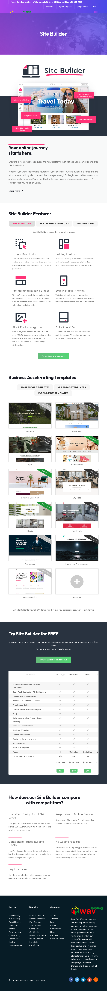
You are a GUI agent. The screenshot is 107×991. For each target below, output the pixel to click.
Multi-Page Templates (72, 387)
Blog (52, 922)
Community (55, 928)
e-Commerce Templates (53, 393)
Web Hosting (14, 915)
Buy (60, 770)
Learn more (14, 190)
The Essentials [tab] (22, 223)
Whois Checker (36, 938)
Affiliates (54, 918)
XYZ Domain (35, 925)
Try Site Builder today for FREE (53, 659)
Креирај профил (82, 6)
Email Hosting (14, 932)
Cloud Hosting (14, 922)
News (52, 932)
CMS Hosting (14, 935)
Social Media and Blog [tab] (54, 223)
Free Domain (35, 922)
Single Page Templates (35, 387)
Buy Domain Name (37, 935)
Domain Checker (36, 915)
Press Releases (57, 938)
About (53, 915)
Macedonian (50, 6)
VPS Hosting (14, 918)
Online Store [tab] (85, 223)
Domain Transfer (36, 918)
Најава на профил (65, 6)
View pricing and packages (53, 356)
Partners (54, 935)
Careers (54, 925)
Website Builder (15, 945)
